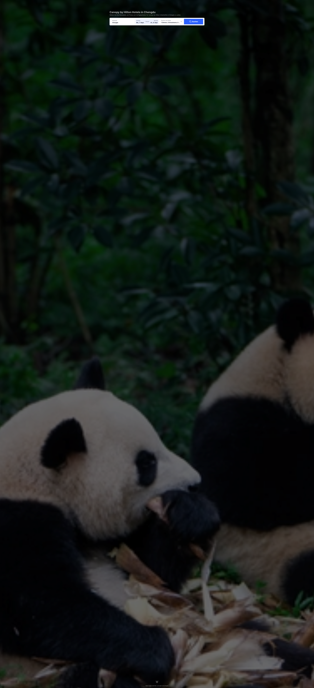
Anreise (138, 20)
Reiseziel (114, 20)
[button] (221, 2)
